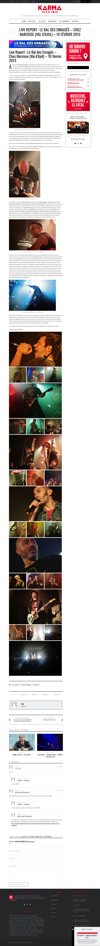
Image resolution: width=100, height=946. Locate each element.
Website (23, 706)
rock (41, 930)
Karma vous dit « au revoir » (21, 755)
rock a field (12, 932)
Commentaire (12, 866)
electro (32, 920)
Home (24, 21)
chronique (30, 918)
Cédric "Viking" (23, 780)
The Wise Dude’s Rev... (73, 78)
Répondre (60, 766)
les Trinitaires (13, 925)
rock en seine (20, 932)
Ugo (22, 703)
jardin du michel (32, 923)
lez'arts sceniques (22, 925)
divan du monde (19, 920)
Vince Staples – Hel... (73, 86)
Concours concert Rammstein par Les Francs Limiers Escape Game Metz (81, 910)
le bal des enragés (26, 684)
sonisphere (12, 935)
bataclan (28, 916)
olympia (23, 930)
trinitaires (29, 935)
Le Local (42, 21)
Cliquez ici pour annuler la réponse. (36, 837)
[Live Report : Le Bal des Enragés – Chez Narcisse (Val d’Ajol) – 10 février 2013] (36, 46)
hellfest (11, 923)
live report (36, 684)
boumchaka (34, 916)
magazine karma (13, 927)
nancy (35, 927)
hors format (17, 923)
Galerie (75, 21)
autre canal (17, 916)
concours (12, 920)
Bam (23, 916)
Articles (32, 21)
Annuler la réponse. (30, 841)
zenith (34, 935)
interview (24, 923)
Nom (10, 843)
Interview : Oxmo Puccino (49, 718)
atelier (11, 916)
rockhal (26, 932)
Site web (11, 858)
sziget (18, 935)
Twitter (34, 694)
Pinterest (45, 694)
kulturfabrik (40, 923)
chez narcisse (15, 684)
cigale (35, 918)
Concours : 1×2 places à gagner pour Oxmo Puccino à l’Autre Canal (22, 719)
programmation (34, 930)
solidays (32, 932)
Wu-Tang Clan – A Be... (74, 82)
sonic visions (38, 932)
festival (37, 920)
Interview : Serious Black (79, 916)
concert (40, 918)
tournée (23, 935)
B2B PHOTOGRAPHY (22, 792)
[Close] (73, 929)
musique (30, 927)
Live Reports (48, 26)
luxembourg (41, 925)
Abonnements (55, 900)
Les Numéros (64, 21)
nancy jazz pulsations (14, 930)
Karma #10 (76, 905)
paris (28, 930)
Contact (53, 917)
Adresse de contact (15, 851)
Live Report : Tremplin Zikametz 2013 (87, 937)
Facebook (23, 694)
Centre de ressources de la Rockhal (18, 918)
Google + (57, 694)
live (28, 925)
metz (25, 927)
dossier (27, 920)
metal (20, 927)
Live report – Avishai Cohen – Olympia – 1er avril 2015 (50, 756)
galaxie (42, 920)
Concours (52, 21)
